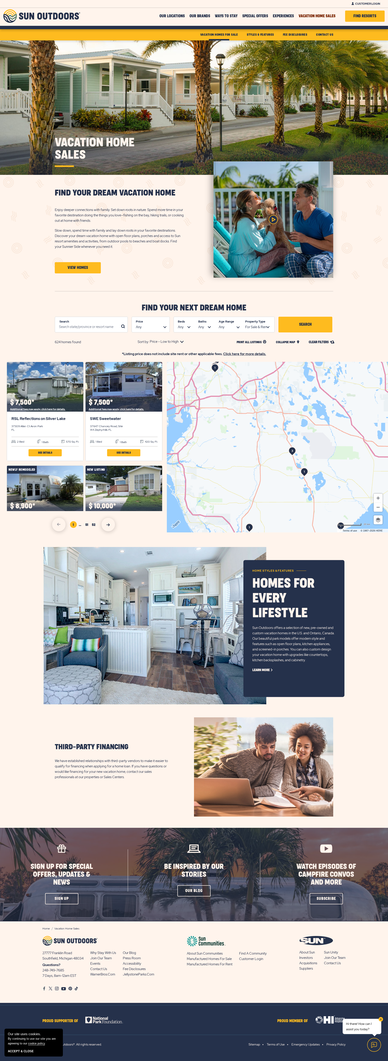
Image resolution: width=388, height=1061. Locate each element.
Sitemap (254, 1044)
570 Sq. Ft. (72, 442)
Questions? (51, 965)
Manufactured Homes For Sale (209, 959)
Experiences (283, 16)
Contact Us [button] (324, 34)
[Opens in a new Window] (108, 1020)
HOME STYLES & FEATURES (273, 571)
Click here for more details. (244, 354)
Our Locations (172, 16)
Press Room (132, 958)
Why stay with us (103, 953)
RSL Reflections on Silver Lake (38, 418)
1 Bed (98, 442)
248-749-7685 (53, 970)
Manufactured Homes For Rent (209, 964)
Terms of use (350, 530)
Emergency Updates (305, 1044)
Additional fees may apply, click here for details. (37, 409)
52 (94, 525)
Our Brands (200, 16)
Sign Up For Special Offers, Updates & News (62, 874)
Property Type (255, 321)
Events (95, 963)
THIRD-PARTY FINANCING (91, 747)
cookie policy (36, 1043)
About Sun (307, 952)
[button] (78, 267)
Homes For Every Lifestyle (283, 598)
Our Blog (129, 953)
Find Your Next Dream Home (194, 308)
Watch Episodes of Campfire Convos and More (326, 874)
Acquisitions (308, 963)
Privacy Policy (336, 1044)
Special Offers (255, 16)
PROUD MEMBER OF (292, 1021)
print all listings (249, 342)
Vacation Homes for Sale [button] (219, 34)
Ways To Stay (226, 16)
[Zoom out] (378, 507)
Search (64, 321)
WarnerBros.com (102, 974)
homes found (68, 342)
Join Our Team (101, 958)
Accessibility (132, 963)
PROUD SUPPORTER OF (60, 1021)
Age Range (226, 321)
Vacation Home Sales (317, 16)
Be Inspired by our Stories (194, 870)
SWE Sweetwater (105, 418)
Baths (202, 321)
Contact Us (98, 969)
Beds (181, 321)
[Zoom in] (378, 498)
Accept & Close (21, 1051)
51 (87, 525)
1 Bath (45, 442)
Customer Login (367, 4)
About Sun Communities (205, 953)
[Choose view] (378, 519)
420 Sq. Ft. (151, 442)
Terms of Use (276, 1044)
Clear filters (319, 342)
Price (139, 321)
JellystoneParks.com (138, 974)
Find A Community (253, 953)
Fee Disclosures (134, 969)
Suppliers (306, 968)
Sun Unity (331, 952)
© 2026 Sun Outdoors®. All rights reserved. (72, 1044)
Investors (306, 958)
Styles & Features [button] (260, 34)
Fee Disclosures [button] (295, 34)
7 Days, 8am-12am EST (59, 975)
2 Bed (20, 442)
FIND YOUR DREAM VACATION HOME (115, 193)
